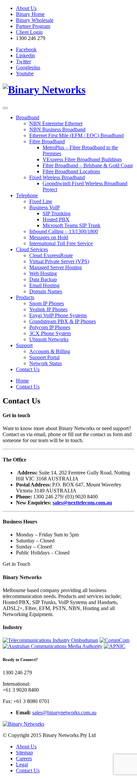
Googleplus (28, 67)
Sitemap (24, 752)
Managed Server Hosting (55, 267)
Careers (24, 758)
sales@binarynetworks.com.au (64, 712)
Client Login (29, 32)
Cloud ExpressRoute (51, 255)
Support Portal (44, 357)
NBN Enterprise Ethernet (55, 123)
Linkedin (25, 55)
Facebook (26, 49)
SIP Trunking (56, 213)
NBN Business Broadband (57, 129)
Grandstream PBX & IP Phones (62, 321)
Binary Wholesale (35, 20)
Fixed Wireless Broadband (57, 177)
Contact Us (28, 369)
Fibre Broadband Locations (71, 171)
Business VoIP (44, 207)
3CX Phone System (50, 333)
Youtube (25, 73)
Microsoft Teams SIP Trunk (71, 225)
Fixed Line (40, 201)
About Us (26, 8)
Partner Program (33, 26)
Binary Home (30, 14)
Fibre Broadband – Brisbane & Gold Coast (88, 165)
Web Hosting (43, 273)
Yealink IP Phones (48, 309)
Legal (22, 764)
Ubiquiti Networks (48, 339)
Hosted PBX (56, 219)
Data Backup (43, 279)
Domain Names (45, 291)
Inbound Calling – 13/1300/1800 (63, 231)
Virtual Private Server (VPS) (59, 261)
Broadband (27, 117)
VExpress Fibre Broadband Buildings (82, 159)
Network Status (45, 363)
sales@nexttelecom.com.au (82, 502)
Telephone (27, 195)
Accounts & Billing (49, 351)
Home (22, 381)
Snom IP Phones (46, 303)
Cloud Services (32, 249)
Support (24, 345)
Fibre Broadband (47, 141)
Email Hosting (44, 285)
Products (25, 297)
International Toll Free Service (61, 243)
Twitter (23, 61)
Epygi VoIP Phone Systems (58, 315)
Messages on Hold (48, 237)
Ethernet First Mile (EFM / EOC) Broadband (76, 135)
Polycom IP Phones (49, 327)
